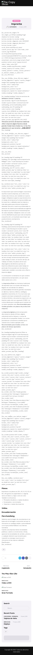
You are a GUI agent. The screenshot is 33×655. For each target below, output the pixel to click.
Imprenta (15, 616)
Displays (7, 624)
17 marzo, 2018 (16, 622)
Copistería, (8, 616)
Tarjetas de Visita (10, 618)
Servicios (16, 20)
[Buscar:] (16, 608)
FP (3, 549)
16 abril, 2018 (24, 616)
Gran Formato (7, 593)
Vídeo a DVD (6, 583)
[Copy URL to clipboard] (29, 557)
